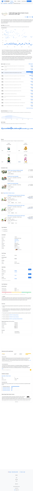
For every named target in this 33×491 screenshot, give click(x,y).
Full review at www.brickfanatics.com (7, 361)
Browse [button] (11, 1)
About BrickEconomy (16, 486)
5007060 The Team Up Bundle (12, 176)
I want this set (29, 173)
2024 (10, 197)
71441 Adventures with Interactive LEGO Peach (16, 215)
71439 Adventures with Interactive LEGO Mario (16, 195)
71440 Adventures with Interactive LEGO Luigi (15, 205)
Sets (1, 3)
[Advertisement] (17, 8)
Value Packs (19, 171)
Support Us (17, 489)
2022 (10, 172)
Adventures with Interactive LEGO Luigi (9, 390)
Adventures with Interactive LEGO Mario (9, 387)
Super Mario (5, 3)
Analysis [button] (18, 1)
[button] (7, 27)
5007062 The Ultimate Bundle (12, 183)
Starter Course (10, 3)
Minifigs (16, 479)
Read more (16, 401)
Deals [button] (15, 1)
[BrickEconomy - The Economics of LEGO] (5, 1)
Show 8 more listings (29, 108)
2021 (10, 178)
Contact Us (16, 488)
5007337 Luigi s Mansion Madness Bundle (15, 170)
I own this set (29, 171)
